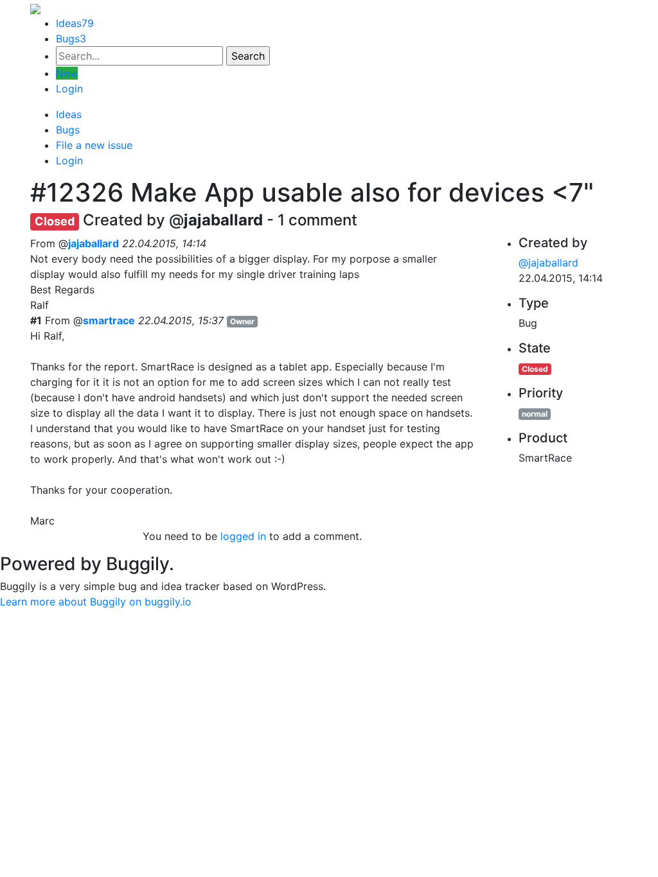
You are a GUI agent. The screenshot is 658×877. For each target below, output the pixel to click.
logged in (243, 536)
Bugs (71, 38)
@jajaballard (548, 262)
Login (69, 88)
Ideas (75, 23)
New (67, 73)
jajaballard (93, 243)
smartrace (109, 320)
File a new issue (94, 145)
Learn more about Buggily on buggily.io (95, 601)
